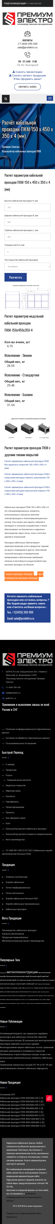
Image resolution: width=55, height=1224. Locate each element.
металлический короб (8, 980)
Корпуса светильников (13, 934)
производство (3, 972)
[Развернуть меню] (50, 98)
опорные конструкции (43, 984)
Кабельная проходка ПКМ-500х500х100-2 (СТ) (22, 1105)
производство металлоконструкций (7, 995)
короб (19, 988)
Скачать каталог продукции (29, 75)
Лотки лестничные (15, 893)
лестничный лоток (45, 991)
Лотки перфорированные (18, 887)
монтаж (23, 1003)
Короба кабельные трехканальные (22, 904)
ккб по (52, 995)
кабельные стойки (42, 995)
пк (26, 1003)
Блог (8, 823)
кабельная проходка (25, 980)
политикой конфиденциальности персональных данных (24, 1197)
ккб (18, 980)
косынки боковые (12, 1003)
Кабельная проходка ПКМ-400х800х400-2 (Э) (21, 1108)
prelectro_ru (11, 698)
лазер (17, 1003)
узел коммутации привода (33, 999)
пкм (35, 984)
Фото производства (15, 839)
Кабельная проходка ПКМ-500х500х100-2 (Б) (21, 1101)
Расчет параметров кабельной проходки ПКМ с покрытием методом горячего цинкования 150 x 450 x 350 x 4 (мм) (27, 477)
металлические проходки (7, 984)
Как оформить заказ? (28, 79)
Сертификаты (12, 802)
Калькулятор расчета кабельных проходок (26, 829)
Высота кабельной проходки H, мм (21, 201)
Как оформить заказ (15, 818)
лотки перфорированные (21, 995)
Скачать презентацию (28, 71)
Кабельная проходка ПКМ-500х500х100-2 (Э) (21, 1098)
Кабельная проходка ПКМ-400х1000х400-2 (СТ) (22, 1126)
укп (26, 999)
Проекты (10, 812)
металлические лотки (25, 991)
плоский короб (20, 984)
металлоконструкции (22, 972)
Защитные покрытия (15, 785)
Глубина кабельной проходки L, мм (21, 230)
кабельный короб (5, 991)
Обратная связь (13, 791)
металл (28, 1003)
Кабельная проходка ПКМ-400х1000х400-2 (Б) (22, 1122)
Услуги (9, 775)
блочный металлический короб (17, 976)
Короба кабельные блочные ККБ (22, 898)
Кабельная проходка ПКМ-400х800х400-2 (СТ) (22, 1115)
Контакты (10, 796)
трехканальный (37, 1003)
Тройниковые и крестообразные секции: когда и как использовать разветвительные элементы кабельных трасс (26, 1058)
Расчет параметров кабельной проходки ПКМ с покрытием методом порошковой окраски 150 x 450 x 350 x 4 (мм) (27, 490)
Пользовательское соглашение (21, 743)
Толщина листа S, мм (14, 245)
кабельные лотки (27, 988)
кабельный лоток (49, 988)
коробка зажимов (39, 988)
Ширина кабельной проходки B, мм (21, 215)
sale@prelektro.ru (27, 47)
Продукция (11, 770)
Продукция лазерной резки (15, 937)
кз (32, 988)
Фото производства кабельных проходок (23, 576)
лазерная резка (14, 991)
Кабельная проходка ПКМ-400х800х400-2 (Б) (21, 1112)
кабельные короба (36, 991)
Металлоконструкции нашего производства (23, 941)
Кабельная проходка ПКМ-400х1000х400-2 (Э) (22, 1119)
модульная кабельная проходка (9, 988)
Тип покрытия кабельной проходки (21, 260)
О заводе (10, 764)
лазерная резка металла (32, 995)
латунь (32, 1003)
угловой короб (29, 984)
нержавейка (3, 999)
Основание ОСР (7, 1094)
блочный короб (35, 976)
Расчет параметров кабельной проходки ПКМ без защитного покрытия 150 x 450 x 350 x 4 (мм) (26, 464)
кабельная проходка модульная (13, 999)
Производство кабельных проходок (19, 930)
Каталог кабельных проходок (19, 574)
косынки (23, 999)
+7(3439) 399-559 (22, 612)
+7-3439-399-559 (34, 4)
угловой (44, 999)
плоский (49, 995)
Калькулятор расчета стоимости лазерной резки (29, 834)
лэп (20, 1003)
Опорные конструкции (16, 877)
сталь (40, 999)
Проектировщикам (15, 807)
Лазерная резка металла (19, 780)
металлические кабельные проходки (43, 980)
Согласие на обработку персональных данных (28, 738)
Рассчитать (15, 277)
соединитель (3, 1007)
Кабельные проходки (16, 909)
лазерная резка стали (46, 1003)
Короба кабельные (15, 882)
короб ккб (44, 976)
